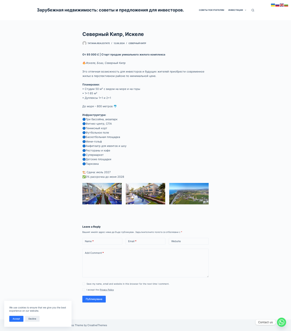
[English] (282, 4)
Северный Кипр (137, 43)
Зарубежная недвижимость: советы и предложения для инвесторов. (110, 9)
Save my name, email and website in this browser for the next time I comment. (128, 283)
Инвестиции (235, 10)
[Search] (253, 10)
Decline (32, 318)
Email (132, 241)
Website (176, 241)
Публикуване (94, 299)
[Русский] (277, 4)
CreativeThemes (97, 325)
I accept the (100, 289)
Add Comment (94, 252)
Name (89, 241)
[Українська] (273, 4)
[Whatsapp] (281, 322)
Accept (16, 318)
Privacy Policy (107, 289)
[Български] (286, 4)
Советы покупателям (211, 10)
